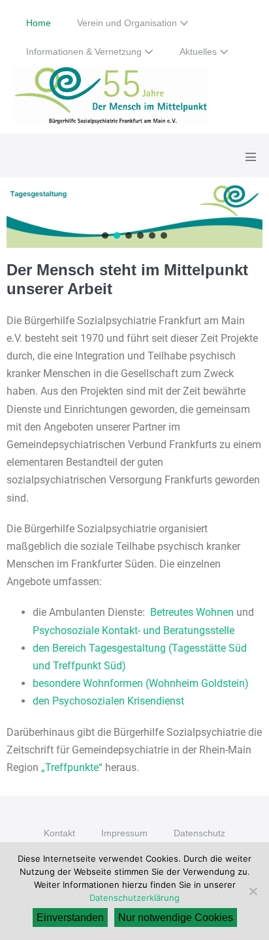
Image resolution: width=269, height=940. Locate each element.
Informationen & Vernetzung (85, 51)
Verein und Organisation (128, 23)
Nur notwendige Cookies (175, 917)
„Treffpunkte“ (72, 767)
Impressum (124, 833)
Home (38, 23)
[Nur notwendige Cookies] (252, 891)
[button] (134, 216)
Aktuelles (199, 51)
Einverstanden (70, 917)
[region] (134, 216)
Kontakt (59, 833)
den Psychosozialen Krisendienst (108, 701)
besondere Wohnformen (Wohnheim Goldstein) (141, 683)
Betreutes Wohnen (192, 612)
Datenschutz (199, 833)
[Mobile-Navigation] (250, 156)
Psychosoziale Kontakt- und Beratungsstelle (133, 630)
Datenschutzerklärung (134, 897)
